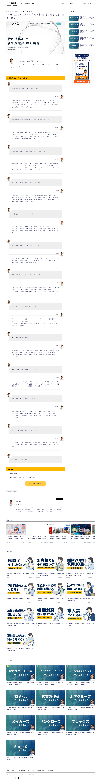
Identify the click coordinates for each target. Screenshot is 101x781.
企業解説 (63, 3)
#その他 (9, 491)
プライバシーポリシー (20, 775)
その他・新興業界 (29, 11)
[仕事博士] (13, 3)
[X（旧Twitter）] (12, 778)
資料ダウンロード (88, 3)
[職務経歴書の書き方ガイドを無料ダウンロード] (82, 69)
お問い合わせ (9, 775)
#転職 (14, 491)
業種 (13, 770)
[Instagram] (15, 778)
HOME (7, 770)
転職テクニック (74, 3)
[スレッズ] (18, 778)
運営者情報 (31, 775)
